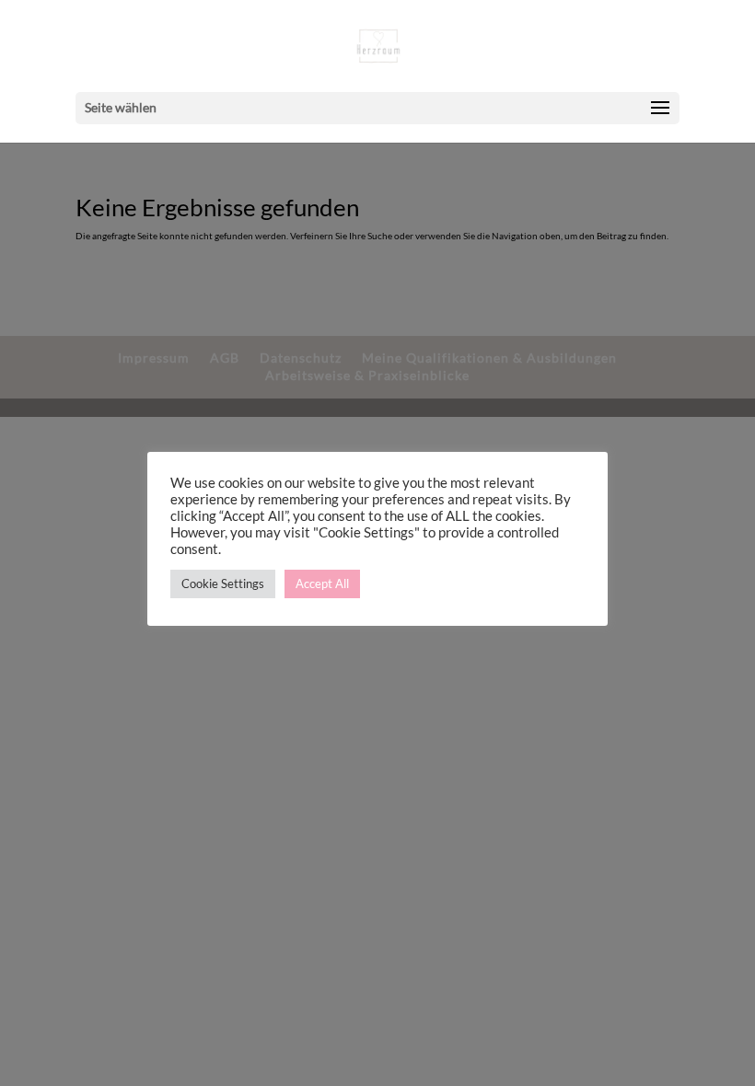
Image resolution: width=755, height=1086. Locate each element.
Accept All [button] (322, 583)
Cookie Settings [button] (222, 583)
